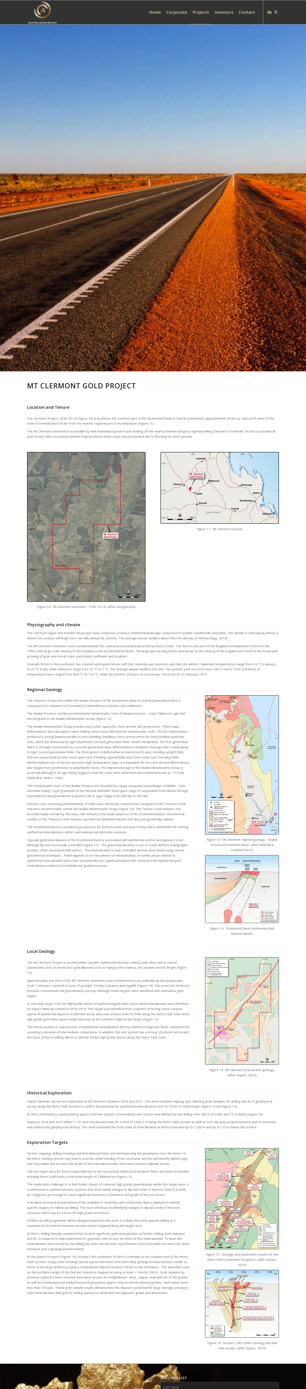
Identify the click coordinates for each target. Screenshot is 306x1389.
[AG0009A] (219, 488)
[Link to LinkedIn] (269, 12)
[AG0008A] (86, 527)
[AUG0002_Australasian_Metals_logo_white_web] (42, 12)
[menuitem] (155, 12)
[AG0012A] (242, 1011)
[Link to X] (276, 12)
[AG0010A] (242, 764)
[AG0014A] (242, 1304)
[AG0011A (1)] (242, 889)
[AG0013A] (242, 1198)
